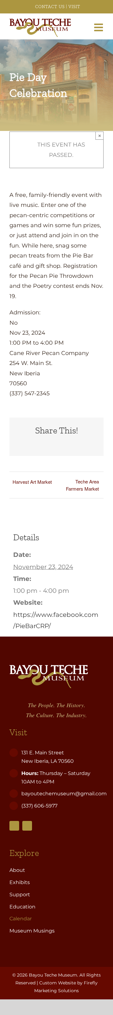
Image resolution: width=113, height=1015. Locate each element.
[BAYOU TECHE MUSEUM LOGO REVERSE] (48, 667)
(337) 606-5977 (40, 806)
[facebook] (14, 826)
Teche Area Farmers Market (82, 485)
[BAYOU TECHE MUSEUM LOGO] (40, 21)
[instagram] (27, 826)
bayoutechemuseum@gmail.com (64, 794)
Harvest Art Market (32, 481)
